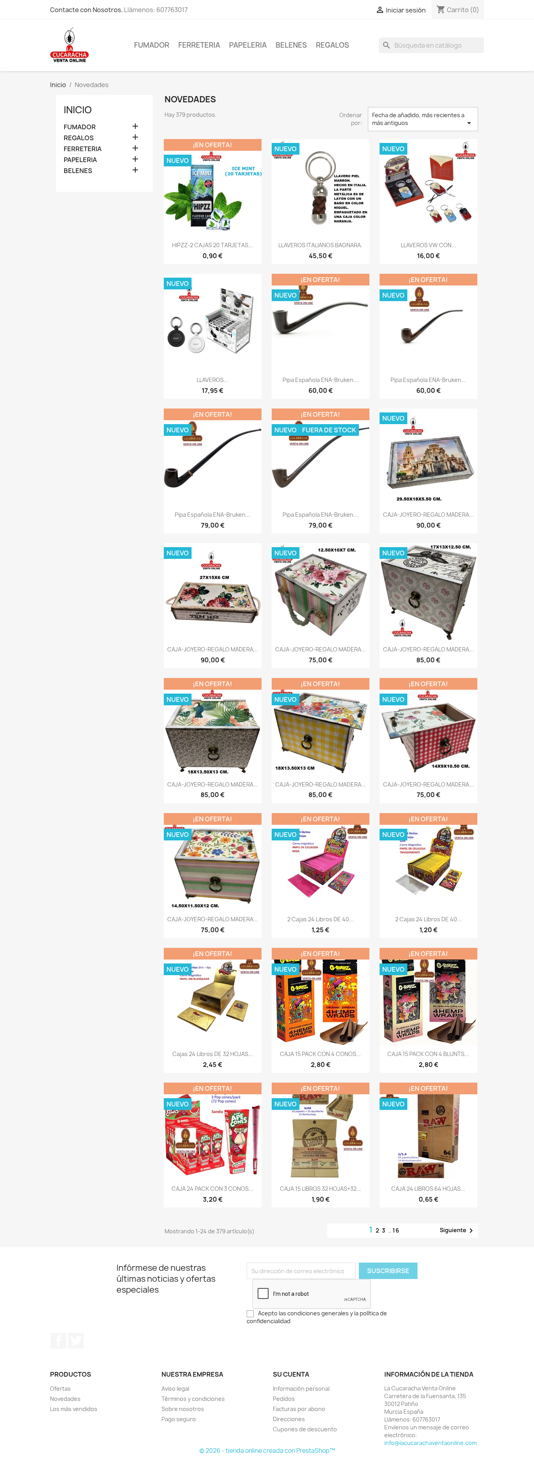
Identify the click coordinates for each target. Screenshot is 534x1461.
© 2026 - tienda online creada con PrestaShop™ (267, 1451)
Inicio (78, 109)
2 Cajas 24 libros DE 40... (320, 919)
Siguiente (458, 1230)
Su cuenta (291, 1374)
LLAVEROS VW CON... (428, 245)
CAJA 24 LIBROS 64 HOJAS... (428, 1188)
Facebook (58, 1341)
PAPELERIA (248, 45)
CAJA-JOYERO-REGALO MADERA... (428, 514)
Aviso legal (175, 1388)
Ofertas (60, 1388)
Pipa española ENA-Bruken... (320, 380)
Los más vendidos (73, 1409)
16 (396, 1230)
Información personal (301, 1388)
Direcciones (289, 1419)
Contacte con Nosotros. (86, 9)
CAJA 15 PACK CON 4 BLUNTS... (428, 1054)
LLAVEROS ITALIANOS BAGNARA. (320, 245)
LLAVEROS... (212, 380)
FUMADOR (151, 45)
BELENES (291, 45)
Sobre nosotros (182, 1409)
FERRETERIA (199, 45)
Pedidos (284, 1398)
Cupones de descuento (305, 1429)
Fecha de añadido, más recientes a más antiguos (423, 119)
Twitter (76, 1341)
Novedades (65, 1398)
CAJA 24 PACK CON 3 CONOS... (212, 1188)
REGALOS (332, 45)
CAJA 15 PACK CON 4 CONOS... (320, 1054)
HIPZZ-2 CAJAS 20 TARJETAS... (212, 245)
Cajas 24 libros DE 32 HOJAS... (212, 1054)
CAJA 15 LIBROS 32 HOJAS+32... (320, 1188)
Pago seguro (178, 1419)
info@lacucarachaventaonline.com (430, 1443)
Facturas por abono (299, 1409)
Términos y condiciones (193, 1398)
